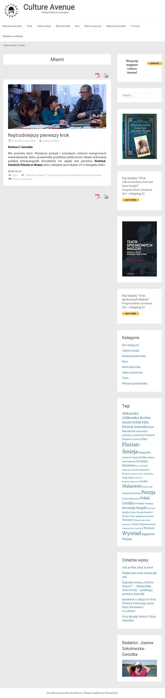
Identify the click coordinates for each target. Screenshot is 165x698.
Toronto (127, 520)
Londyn (143, 481)
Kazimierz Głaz (136, 474)
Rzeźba (126, 512)
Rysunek (151, 508)
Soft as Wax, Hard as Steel (137, 567)
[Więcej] (139, 668)
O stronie (135, 26)
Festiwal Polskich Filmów (78, 175)
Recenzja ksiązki (134, 508)
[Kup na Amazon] (139, 158)
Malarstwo (132, 486)
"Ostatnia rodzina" (35, 175)
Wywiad (131, 533)
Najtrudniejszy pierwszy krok (38, 135)
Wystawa (149, 528)
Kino (77, 26)
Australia (141, 427)
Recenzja (149, 503)
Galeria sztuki (44, 26)
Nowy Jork (147, 487)
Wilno (135, 524)
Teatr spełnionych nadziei (142, 516)
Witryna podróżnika (116, 26)
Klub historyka (63, 26)
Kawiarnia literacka (12, 26)
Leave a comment (22, 179)
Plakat (138, 493)
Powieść (139, 503)
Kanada (144, 465)
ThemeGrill (111, 693)
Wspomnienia (147, 524)
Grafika (143, 457)
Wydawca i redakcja (13, 36)
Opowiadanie (128, 493)
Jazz (137, 466)
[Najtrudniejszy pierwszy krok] (57, 128)
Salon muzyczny (92, 26)
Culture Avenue (50, 140)
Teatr (29, 26)
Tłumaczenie (139, 520)
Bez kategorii (130, 345)
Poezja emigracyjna (131, 499)
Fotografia (144, 452)
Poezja (148, 492)
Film (144, 439)
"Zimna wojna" (55, 175)
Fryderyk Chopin (130, 457)
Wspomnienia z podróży (132, 528)
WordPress (76, 693)
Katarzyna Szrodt (130, 470)
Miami (98, 175)
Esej (133, 435)
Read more (15, 171)
